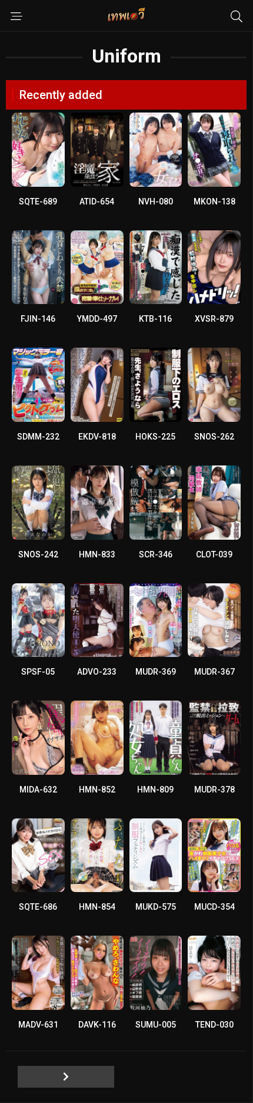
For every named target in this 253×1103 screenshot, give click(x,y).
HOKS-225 (155, 436)
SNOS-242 (38, 554)
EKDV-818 (97, 436)
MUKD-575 (155, 907)
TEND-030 (214, 1024)
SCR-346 (155, 554)
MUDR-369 (155, 671)
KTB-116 (155, 318)
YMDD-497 (97, 318)
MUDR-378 (214, 789)
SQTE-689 (38, 201)
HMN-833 (97, 554)
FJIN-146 (38, 318)
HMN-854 (97, 907)
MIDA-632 (38, 789)
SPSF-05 (38, 671)
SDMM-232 (38, 436)
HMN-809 (155, 789)
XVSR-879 (214, 318)
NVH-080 (155, 201)
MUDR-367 (214, 671)
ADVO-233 (96, 671)
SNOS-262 (214, 436)
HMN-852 (97, 789)
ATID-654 (96, 201)
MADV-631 (38, 1024)
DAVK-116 (97, 1024)
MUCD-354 (214, 907)
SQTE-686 (38, 907)
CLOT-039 (214, 554)
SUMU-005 (155, 1024)
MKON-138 (214, 201)
